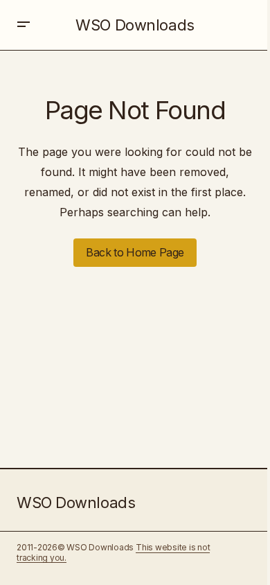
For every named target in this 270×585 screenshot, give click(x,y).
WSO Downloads (134, 25)
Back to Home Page (134, 252)
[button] (23, 25)
